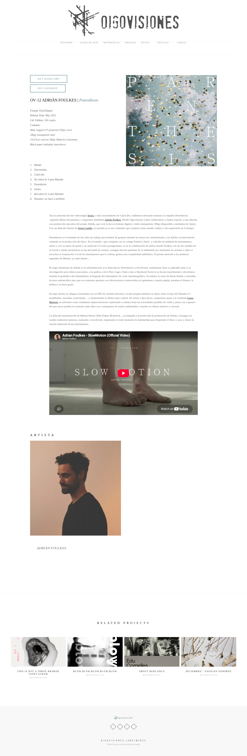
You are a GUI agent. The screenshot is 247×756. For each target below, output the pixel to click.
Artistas (130, 43)
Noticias (163, 43)
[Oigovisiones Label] (123, 20)
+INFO (41, 568)
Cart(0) (181, 43)
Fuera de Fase (89, 43)
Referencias (112, 43)
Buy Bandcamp (48, 79)
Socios (145, 43)
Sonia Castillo (85, 228)
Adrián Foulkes (113, 219)
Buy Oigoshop (48, 88)
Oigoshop (66, 43)
